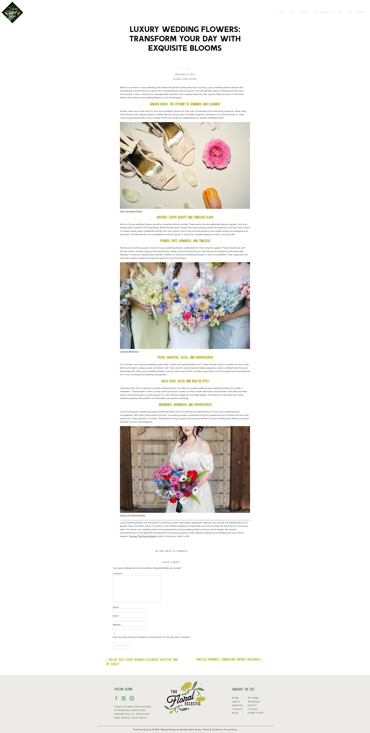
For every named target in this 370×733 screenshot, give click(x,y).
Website (117, 625)
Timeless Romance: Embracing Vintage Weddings (228, 659)
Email (116, 616)
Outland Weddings (129, 352)
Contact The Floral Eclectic (143, 536)
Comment (118, 574)
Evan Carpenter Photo (131, 211)
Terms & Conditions (213, 730)
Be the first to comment (172, 551)
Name (116, 607)
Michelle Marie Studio (190, 730)
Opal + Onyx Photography (132, 515)
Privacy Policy (230, 730)
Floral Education (185, 79)
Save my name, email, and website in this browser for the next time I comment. (152, 637)
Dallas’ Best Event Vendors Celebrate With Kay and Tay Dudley (142, 661)
